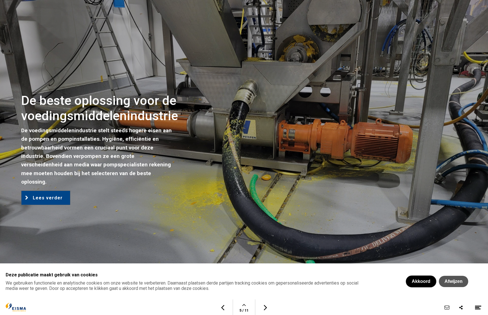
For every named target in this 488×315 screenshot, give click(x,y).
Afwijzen (454, 281)
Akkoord (421, 281)
